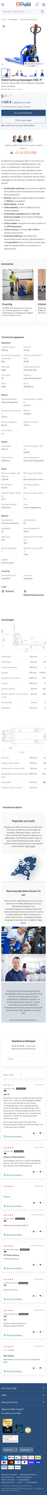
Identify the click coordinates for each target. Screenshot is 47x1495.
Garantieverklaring (7, 1477)
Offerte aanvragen (23, 120)
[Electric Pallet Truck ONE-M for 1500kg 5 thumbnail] (33, 73)
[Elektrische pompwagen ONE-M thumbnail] (5, 73)
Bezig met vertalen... (15, 1136)
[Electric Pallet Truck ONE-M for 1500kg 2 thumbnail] (24, 73)
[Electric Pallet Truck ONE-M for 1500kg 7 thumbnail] (42, 73)
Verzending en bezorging (28, 1474)
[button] (6, 89)
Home (3, 19)
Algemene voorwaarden (9, 1474)
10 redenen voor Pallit (11, 1413)
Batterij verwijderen (7, 1482)
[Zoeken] (42, 12)
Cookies (20, 1482)
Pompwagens (12, 19)
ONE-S (9, 180)
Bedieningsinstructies (34, 594)
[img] (8, 1085)
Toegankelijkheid (23, 1480)
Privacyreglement (31, 1482)
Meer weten (30, 846)
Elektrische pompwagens (28, 19)
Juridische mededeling (23, 1477)
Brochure (9, 591)
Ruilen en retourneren (8, 1480)
